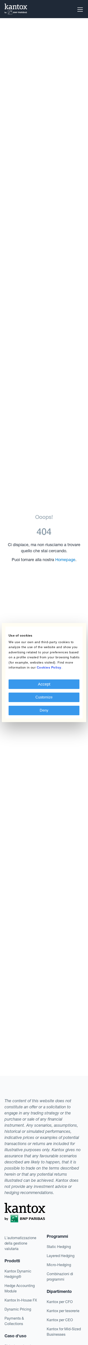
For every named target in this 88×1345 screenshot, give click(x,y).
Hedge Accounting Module (20, 1288)
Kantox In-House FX (21, 1300)
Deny (44, 710)
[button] (79, 9)
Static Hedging (59, 1246)
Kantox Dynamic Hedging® (18, 1274)
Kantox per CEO (60, 1320)
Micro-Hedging (59, 1264)
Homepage (65, 559)
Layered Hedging (60, 1255)
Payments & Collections (14, 1321)
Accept (44, 684)
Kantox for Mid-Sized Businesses (64, 1332)
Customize (44, 697)
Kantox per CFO (60, 1301)
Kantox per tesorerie (63, 1311)
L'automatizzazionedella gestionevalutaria (20, 1243)
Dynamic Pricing (18, 1309)
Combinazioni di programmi (60, 1277)
